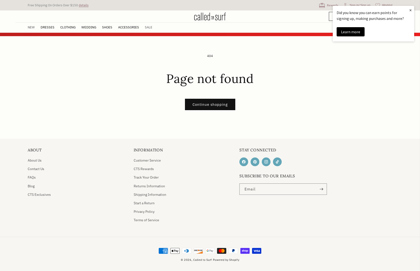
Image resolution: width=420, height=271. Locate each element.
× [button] (410, 10)
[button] (47, 28)
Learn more (350, 31)
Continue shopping (210, 104)
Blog (31, 186)
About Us (35, 160)
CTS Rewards (144, 169)
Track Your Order (146, 177)
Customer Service (147, 160)
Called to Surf (202, 260)
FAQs (32, 177)
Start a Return (144, 203)
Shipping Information (150, 194)
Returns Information (149, 186)
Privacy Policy (144, 211)
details (83, 5)
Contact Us (36, 169)
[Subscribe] (321, 189)
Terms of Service (146, 220)
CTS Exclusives (39, 194)
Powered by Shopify (226, 260)
